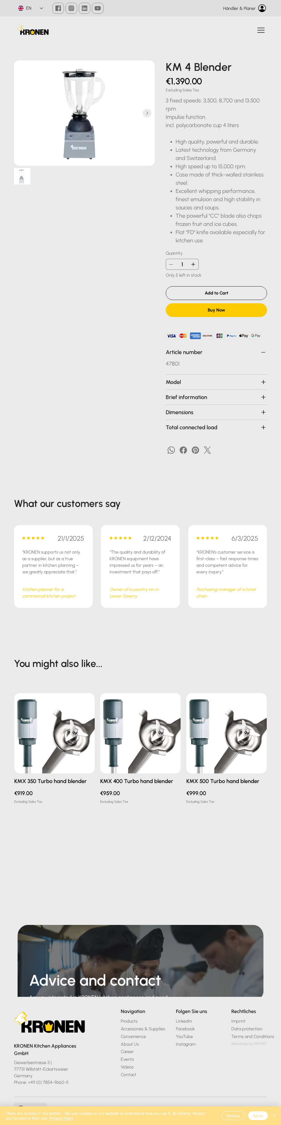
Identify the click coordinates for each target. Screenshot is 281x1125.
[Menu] (261, 30)
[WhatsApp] (171, 450)
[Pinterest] (195, 450)
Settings (233, 1115)
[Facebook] (58, 8)
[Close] (274, 1116)
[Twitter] (207, 450)
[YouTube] (97, 8)
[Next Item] (147, 113)
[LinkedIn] (84, 8)
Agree (258, 1115)
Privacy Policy (61, 1118)
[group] (140, 752)
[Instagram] (71, 8)
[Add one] (193, 264)
